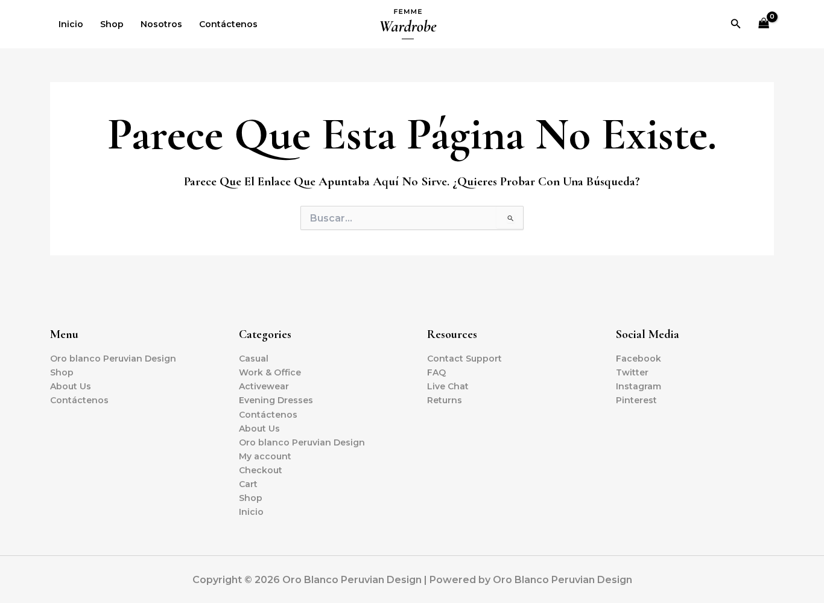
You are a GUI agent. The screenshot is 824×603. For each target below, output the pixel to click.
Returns (444, 400)
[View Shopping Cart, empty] (764, 24)
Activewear (264, 386)
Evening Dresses (276, 400)
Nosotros (161, 24)
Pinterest (636, 400)
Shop (112, 24)
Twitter (632, 372)
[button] (736, 24)
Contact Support (464, 358)
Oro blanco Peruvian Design (113, 358)
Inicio (71, 24)
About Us (70, 386)
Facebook (638, 358)
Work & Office (270, 372)
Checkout (260, 470)
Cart (248, 484)
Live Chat (448, 386)
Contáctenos (228, 24)
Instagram (638, 386)
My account (265, 456)
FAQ (436, 372)
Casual (253, 358)
